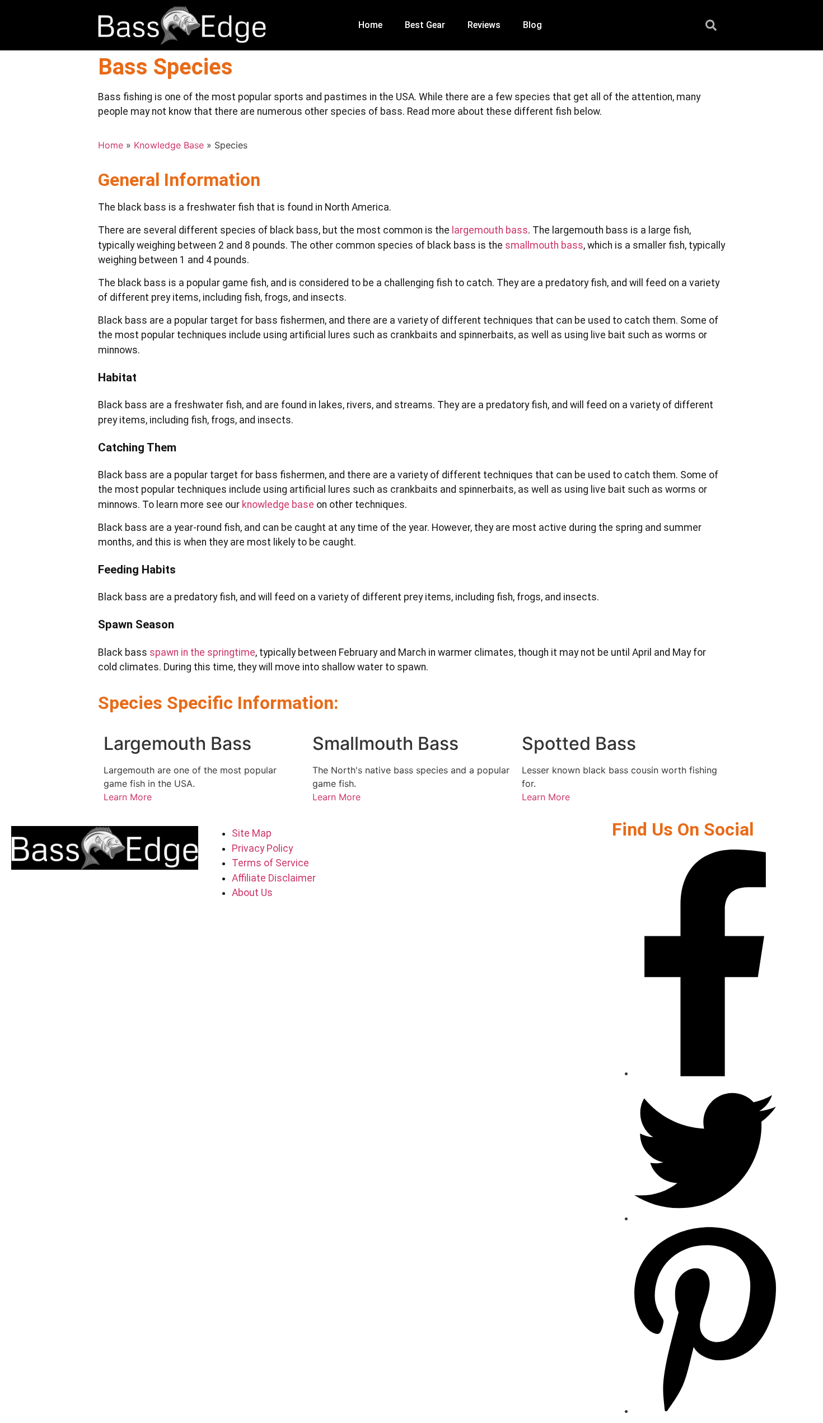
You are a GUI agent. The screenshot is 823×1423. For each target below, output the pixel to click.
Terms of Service (270, 863)
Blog (532, 25)
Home (370, 25)
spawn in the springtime (202, 652)
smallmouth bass (544, 245)
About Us (252, 892)
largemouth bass (490, 230)
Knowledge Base (169, 145)
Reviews (484, 25)
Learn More (128, 797)
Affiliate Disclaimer (274, 878)
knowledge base (278, 504)
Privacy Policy (262, 848)
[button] (711, 25)
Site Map (252, 833)
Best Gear (425, 25)
